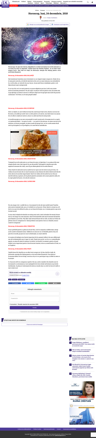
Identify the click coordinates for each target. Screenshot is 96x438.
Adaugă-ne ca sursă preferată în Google (39, 24)
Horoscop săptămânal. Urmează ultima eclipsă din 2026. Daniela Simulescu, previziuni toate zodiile (82, 375)
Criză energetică (37, 1)
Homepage (42, 10)
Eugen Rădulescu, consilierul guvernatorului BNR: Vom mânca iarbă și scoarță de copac (83, 344)
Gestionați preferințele (49, 429)
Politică (23, 1)
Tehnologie (49, 3)
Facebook (16, 283)
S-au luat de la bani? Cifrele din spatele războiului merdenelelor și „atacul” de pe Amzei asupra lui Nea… (44, 5)
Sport (42, 3)
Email (55, 283)
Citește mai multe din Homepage (35, 324)
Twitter (29, 283)
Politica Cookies (37, 429)
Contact (59, 429)
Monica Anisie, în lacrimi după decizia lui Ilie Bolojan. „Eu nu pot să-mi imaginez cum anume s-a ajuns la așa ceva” (83, 358)
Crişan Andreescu (52, 17)
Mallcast (56, 3)
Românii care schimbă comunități (72, 1)
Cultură (37, 3)
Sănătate (30, 3)
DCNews (5, 4)
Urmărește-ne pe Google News (61, 24)
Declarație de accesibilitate (69, 429)
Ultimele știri (16, 1)
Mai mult (63, 3)
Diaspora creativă (56, 1)
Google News (25, 275)
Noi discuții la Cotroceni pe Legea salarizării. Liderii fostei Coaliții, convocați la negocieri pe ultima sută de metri (82, 367)
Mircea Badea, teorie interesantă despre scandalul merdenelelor (81, 350)
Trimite (34, 307)
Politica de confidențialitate (24, 429)
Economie (47, 1)
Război (29, 1)
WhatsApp (42, 283)
